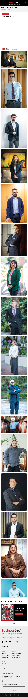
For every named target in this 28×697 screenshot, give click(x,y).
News (3, 649)
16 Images (5, 14)
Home (2, 7)
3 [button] (14, 623)
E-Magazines (5, 668)
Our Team (4, 670)
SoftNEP (14, 690)
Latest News (5, 666)
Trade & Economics (16, 653)
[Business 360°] (14, 2)
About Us (4, 663)
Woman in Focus (15, 657)
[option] (14, 612)
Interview (4, 653)
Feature (3, 651)
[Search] (26, 3)
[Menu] (2, 3)
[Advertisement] (14, 33)
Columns (13, 651)
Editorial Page (5, 655)
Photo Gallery (12, 7)
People (13, 649)
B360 (7, 48)
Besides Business (15, 655)
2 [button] (13, 623)
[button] (6, 695)
